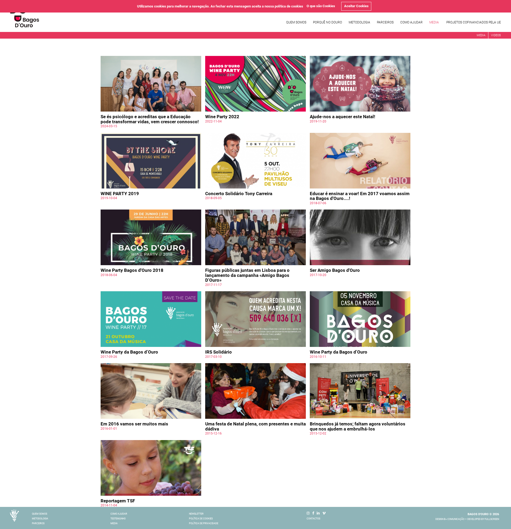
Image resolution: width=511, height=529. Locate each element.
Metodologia (359, 22)
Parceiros (385, 22)
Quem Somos (296, 22)
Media (434, 22)
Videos (496, 35)
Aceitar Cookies (356, 6)
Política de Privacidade (203, 523)
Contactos (313, 518)
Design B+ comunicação (449, 519)
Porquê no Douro (327, 22)
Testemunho (118, 518)
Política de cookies (201, 518)
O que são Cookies (321, 6)
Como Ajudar (411, 22)
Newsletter (196, 513)
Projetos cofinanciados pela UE (473, 22)
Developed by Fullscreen (483, 519)
